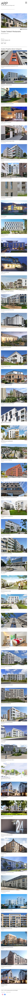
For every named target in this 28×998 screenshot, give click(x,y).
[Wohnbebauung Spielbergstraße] (14, 714)
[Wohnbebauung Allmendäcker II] (14, 189)
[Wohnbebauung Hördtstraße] (14, 339)
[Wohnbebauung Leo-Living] (14, 582)
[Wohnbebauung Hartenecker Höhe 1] (14, 864)
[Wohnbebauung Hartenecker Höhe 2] (14, 751)
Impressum (3, 992)
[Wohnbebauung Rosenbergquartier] (14, 95)
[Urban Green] (14, 732)
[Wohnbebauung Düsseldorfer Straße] (14, 395)
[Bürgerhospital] (14, 320)
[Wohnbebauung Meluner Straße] (14, 901)
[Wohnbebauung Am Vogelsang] (14, 451)
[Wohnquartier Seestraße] (14, 601)
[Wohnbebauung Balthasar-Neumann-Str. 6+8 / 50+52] (14, 151)
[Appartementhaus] (14, 620)
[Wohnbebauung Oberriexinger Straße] (14, 132)
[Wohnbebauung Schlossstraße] (14, 376)
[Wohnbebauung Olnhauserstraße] (14, 807)
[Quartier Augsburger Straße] (14, 357)
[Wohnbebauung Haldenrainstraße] (14, 939)
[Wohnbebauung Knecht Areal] (14, 957)
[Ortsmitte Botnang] (14, 789)
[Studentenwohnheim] (14, 226)
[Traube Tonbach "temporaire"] (14, 114)
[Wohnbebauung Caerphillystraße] (14, 432)
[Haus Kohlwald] (14, 207)
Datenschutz (8, 992)
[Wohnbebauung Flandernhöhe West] (14, 301)
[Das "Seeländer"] (14, 564)
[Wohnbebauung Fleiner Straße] (14, 545)
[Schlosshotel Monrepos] (14, 639)
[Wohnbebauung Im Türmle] (14, 770)
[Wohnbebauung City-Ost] (14, 882)
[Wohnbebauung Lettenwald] (14, 414)
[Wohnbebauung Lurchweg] (14, 526)
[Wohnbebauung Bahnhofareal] (14, 76)
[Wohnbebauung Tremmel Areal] (14, 920)
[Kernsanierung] (14, 845)
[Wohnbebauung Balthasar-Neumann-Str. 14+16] (14, 57)
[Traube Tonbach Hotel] (14, 264)
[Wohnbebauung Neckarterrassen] (14, 676)
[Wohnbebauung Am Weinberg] (14, 170)
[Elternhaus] (14, 245)
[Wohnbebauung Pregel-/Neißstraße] (14, 282)
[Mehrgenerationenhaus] (14, 470)
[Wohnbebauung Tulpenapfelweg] (14, 507)
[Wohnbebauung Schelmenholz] (14, 657)
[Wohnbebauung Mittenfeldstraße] (14, 826)
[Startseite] (8, 4)
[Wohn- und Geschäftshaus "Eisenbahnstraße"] (14, 489)
